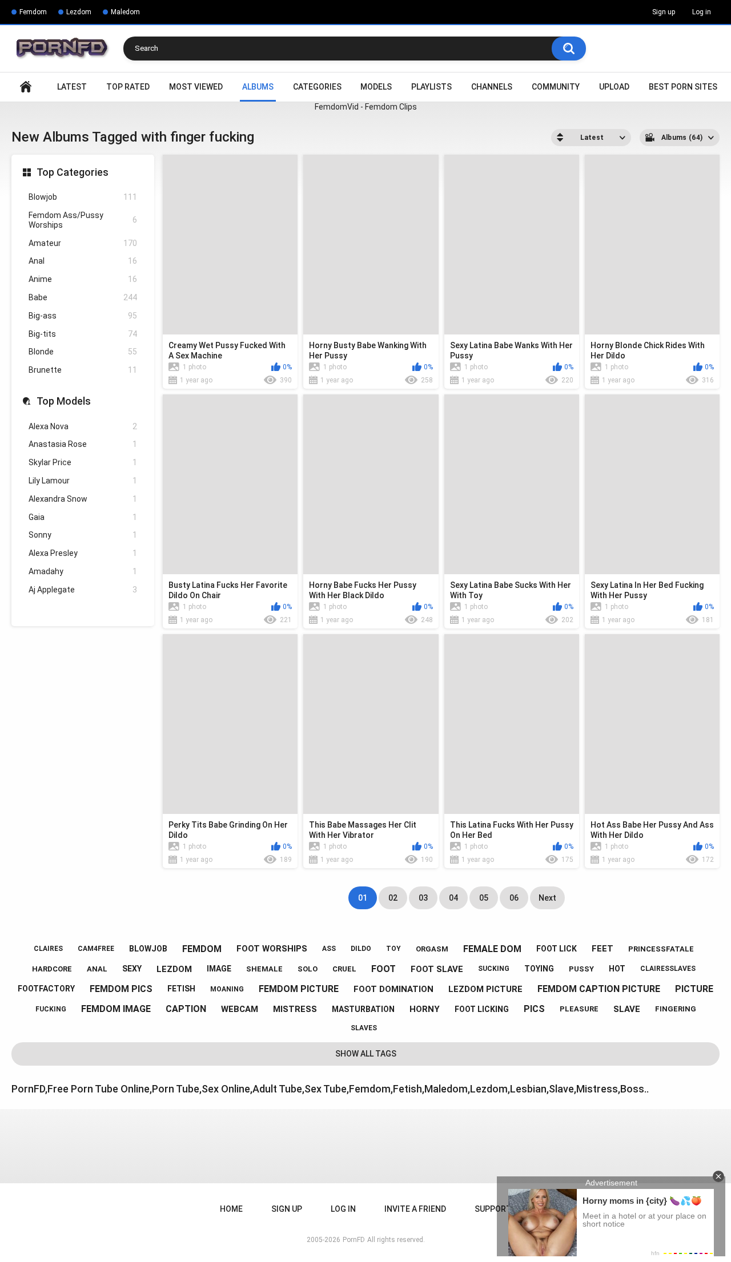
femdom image (116, 1008)
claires (48, 949)
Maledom (125, 12)
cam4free (96, 949)
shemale (264, 969)
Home (25, 87)
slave (626, 1009)
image (219, 968)
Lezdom (78, 12)
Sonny (83, 534)
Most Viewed (196, 86)
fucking (50, 1009)
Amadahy (83, 571)
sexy (132, 968)
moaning (227, 989)
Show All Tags (365, 1053)
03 (423, 897)
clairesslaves (668, 969)
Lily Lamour (83, 480)
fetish (181, 988)
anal (97, 969)
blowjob (148, 948)
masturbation (363, 1009)
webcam (239, 1009)
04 (453, 897)
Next (547, 897)
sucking (493, 969)
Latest (72, 86)
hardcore (52, 969)
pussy (581, 969)
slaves (364, 1028)
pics (534, 1008)
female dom (492, 949)
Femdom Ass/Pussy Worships (83, 220)
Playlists (431, 86)
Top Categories (73, 172)
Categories (317, 86)
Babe (83, 297)
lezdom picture (485, 989)
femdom (202, 949)
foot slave (437, 969)
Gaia (83, 517)
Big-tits (83, 333)
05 (483, 897)
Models (376, 86)
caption (186, 1008)
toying (539, 968)
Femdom (33, 12)
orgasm (432, 949)
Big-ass (83, 315)
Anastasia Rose (83, 444)
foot (383, 968)
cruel (344, 969)
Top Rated (128, 86)
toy (393, 949)
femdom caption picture (598, 988)
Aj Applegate (83, 589)
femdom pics (121, 988)
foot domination (393, 989)
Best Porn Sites (683, 86)
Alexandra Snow (83, 498)
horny (424, 1009)
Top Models (64, 401)
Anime (83, 279)
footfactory (46, 988)
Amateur (83, 243)
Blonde (83, 351)
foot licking (482, 1009)
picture (694, 988)
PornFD (354, 1240)
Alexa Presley (83, 553)
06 (514, 897)
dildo (361, 949)
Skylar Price (83, 462)
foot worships (271, 949)
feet (602, 949)
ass (329, 949)
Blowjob (83, 196)
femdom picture (299, 988)
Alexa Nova (83, 426)
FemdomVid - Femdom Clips (366, 106)
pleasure (579, 1009)
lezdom (174, 969)
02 (392, 897)
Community (556, 86)
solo (308, 969)
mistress (295, 1009)
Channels (491, 86)
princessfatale (661, 949)
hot (617, 968)
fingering (675, 1009)
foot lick (556, 948)
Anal (83, 260)
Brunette (83, 369)
